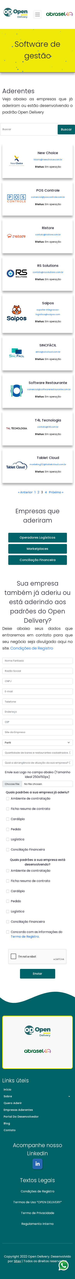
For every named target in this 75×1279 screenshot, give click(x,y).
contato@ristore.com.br (48, 234)
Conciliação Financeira (38, 560)
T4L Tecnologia (48, 420)
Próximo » (56, 492)
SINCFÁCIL (47, 345)
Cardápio (18, 819)
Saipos (48, 303)
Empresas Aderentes (18, 1110)
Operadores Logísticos (37, 537)
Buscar (66, 129)
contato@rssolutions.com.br (48, 272)
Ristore (48, 227)
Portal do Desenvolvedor (21, 1117)
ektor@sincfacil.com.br (48, 351)
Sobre (8, 1096)
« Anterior (25, 492)
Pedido (16, 829)
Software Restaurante (48, 382)
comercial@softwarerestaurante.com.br (49, 389)
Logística (17, 839)
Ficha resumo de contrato (30, 809)
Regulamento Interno (37, 1224)
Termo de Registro (25, 936)
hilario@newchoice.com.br (48, 159)
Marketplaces (37, 549)
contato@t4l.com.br (47, 426)
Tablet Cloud (48, 457)
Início (7, 1089)
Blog (7, 1123)
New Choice (48, 152)
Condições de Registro (31, 648)
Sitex (17, 1261)
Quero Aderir (13, 1103)
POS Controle (48, 190)
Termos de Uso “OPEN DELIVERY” (37, 1202)
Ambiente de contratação (30, 798)
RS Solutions (47, 265)
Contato (10, 1130)
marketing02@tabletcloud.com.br (48, 464)
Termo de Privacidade (37, 1213)
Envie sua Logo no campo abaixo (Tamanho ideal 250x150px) (37, 774)
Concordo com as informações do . (36, 934)
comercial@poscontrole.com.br (48, 197)
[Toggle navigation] (37, 14)
